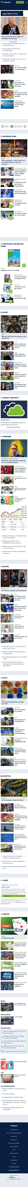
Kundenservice (14, 1129)
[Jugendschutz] (14, 1177)
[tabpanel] (14, 29)
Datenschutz (14, 1140)
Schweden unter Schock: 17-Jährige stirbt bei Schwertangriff (14, 1037)
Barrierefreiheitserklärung (14, 1133)
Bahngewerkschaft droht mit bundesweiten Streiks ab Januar (12, 542)
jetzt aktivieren (7, 896)
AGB (14, 1150)
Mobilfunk (20, 2)
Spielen (5, 914)
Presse (14, 1156)
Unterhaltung (9, 136)
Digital (5, 566)
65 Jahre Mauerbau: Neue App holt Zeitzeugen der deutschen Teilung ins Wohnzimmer (13, 664)
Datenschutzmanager (14, 1143)
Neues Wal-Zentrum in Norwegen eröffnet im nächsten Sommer (12, 857)
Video (5, 880)
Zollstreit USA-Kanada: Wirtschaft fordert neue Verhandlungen (14, 537)
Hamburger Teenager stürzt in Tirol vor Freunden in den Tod (14, 60)
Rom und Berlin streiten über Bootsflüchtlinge (11, 49)
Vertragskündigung (14, 1167)
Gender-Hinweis (14, 1153)
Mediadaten (14, 1160)
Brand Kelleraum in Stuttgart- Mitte (13, 1097)
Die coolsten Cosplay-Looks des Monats (15, 1051)
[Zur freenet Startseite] (5, 1)
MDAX (3, 527)
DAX (3, 524)
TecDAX (4, 529)
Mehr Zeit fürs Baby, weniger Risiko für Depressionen (15, 1042)
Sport (5, 312)
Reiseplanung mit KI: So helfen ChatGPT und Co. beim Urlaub (14, 647)
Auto (4, 678)
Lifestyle (6, 776)
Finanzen (6, 436)
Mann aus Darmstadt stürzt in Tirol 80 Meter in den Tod (14, 1032)
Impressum (14, 1136)
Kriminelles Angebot (9, 1094)
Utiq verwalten (14, 1146)
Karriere (14, 1163)
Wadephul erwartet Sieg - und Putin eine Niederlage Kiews (14, 1047)
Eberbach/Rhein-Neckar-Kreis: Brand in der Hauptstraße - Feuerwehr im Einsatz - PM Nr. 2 (15, 1102)
